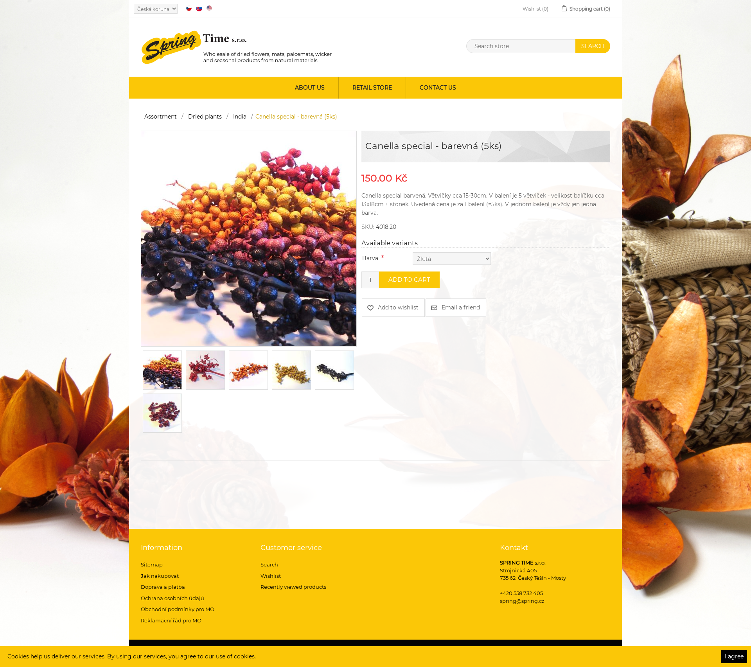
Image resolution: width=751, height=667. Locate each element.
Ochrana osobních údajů (172, 598)
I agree (734, 656)
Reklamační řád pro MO (171, 620)
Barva (370, 258)
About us (310, 87)
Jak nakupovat (160, 576)
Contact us (438, 87)
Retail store (372, 87)
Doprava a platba (163, 587)
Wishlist (271, 576)
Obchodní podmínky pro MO (177, 609)
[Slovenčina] (199, 8)
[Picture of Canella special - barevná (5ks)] (249, 238)
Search (269, 564)
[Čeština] (189, 8)
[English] (209, 8)
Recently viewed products (293, 587)
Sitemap (152, 564)
